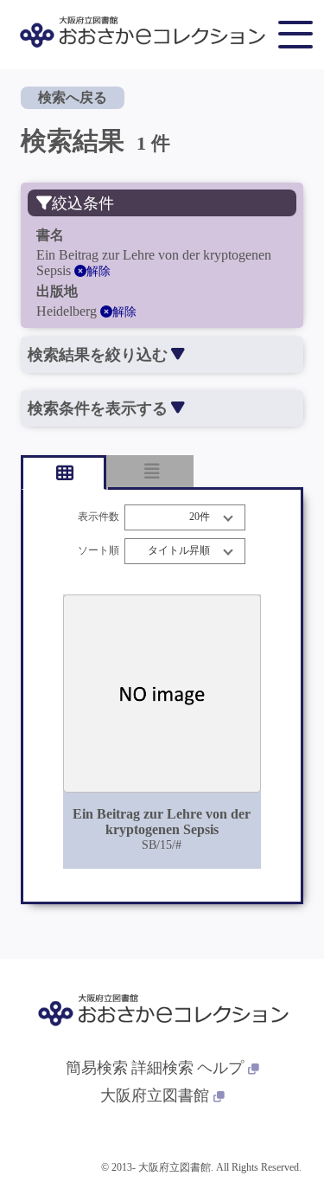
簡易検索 (97, 1067)
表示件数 (98, 517)
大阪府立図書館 (154, 1095)
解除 (98, 271)
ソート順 (98, 550)
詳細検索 (162, 1067)
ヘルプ (220, 1067)
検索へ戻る (72, 97)
